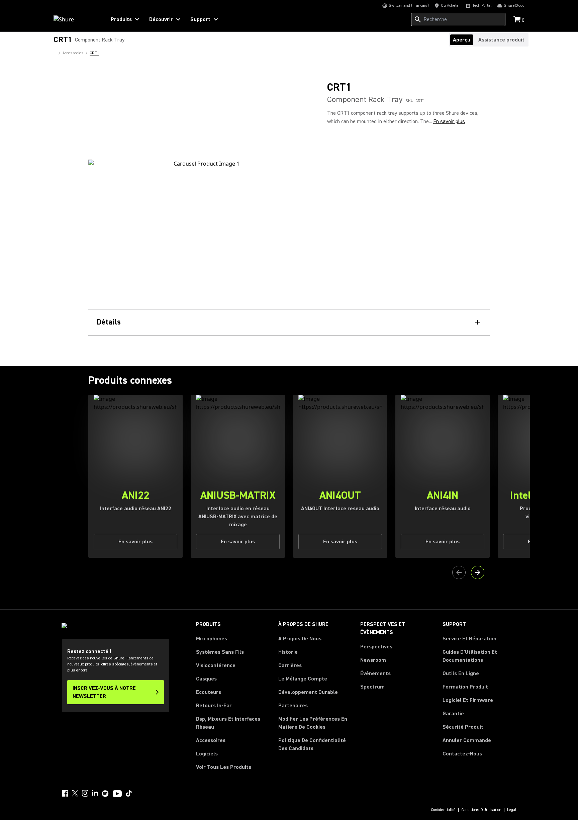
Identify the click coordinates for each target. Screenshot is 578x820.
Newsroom (373, 660)
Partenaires (293, 705)
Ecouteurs (208, 692)
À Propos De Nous (299, 638)
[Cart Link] (517, 20)
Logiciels (207, 753)
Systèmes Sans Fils (220, 652)
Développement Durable (308, 692)
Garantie (453, 713)
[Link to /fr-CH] (75, 19)
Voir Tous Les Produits (223, 767)
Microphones (211, 638)
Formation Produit (465, 687)
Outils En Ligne (461, 673)
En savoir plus (449, 121)
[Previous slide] (459, 572)
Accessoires (210, 740)
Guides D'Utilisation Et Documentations (470, 656)
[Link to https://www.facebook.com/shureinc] (65, 793)
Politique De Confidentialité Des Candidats (312, 744)
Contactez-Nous (462, 753)
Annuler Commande (467, 740)
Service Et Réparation (469, 638)
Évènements (375, 673)
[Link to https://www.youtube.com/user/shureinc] (117, 794)
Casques (206, 678)
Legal (511, 810)
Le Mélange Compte (302, 678)
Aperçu (461, 39)
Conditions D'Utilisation (481, 810)
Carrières (290, 665)
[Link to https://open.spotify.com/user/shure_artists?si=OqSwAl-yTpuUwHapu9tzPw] (105, 793)
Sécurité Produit (463, 727)
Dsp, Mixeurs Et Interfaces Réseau (228, 723)
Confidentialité (443, 810)
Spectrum (372, 687)
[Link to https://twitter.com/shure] (75, 793)
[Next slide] (477, 572)
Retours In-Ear (214, 705)
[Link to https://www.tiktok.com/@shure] (128, 793)
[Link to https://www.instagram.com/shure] (85, 793)
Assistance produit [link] (501, 39)
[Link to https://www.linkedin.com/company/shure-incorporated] (95, 793)
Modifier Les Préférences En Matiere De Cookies (312, 723)
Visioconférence (215, 665)
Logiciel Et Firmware (468, 700)
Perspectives (376, 646)
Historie (288, 652)
